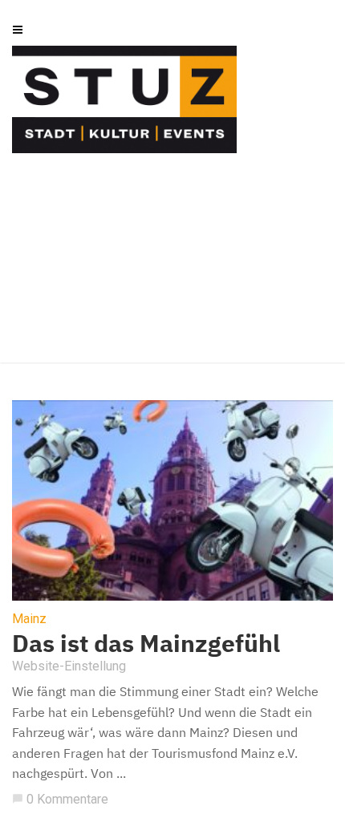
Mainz (29, 619)
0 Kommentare (60, 799)
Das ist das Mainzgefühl (146, 643)
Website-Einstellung (69, 666)
